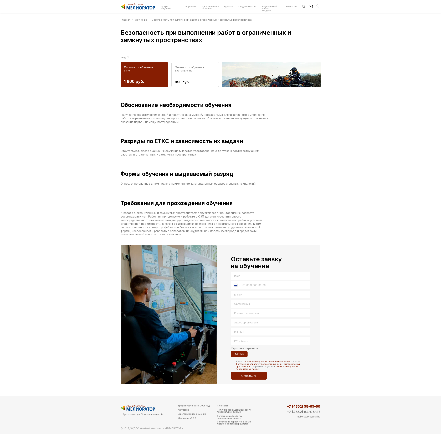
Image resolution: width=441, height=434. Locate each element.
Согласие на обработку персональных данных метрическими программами (268, 365)
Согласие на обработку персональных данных (267, 361)
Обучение (141, 19)
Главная (125, 19)
